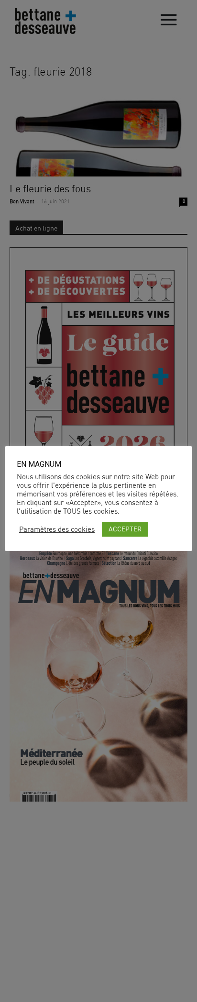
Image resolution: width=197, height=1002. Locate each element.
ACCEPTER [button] (125, 529)
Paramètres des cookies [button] (57, 529)
